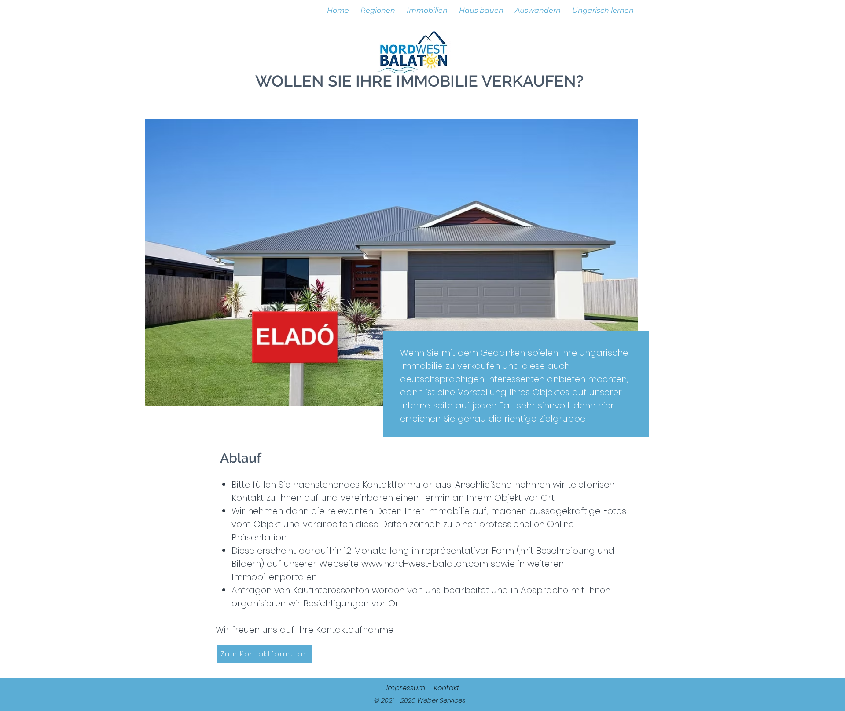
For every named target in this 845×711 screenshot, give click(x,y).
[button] (378, 6)
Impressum (405, 688)
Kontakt (446, 688)
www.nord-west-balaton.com (424, 564)
